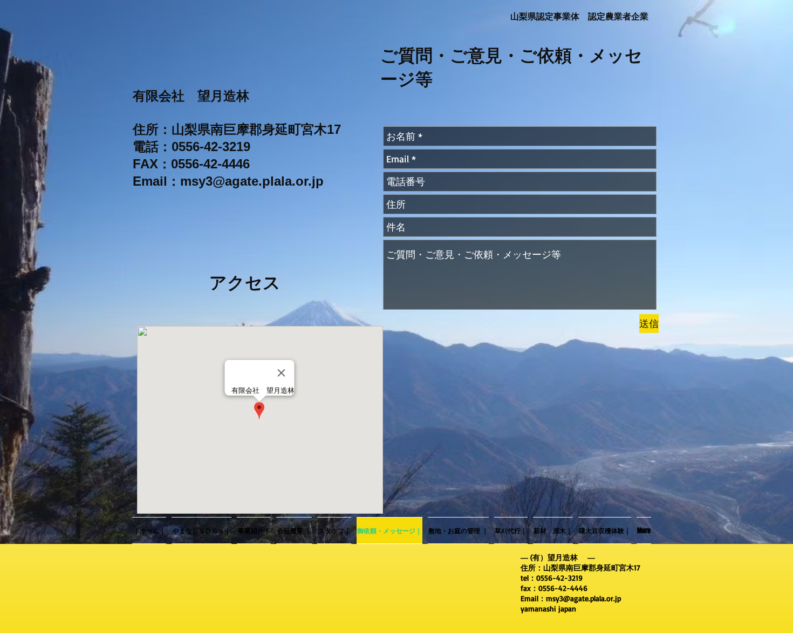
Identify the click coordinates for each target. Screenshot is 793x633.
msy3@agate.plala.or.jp (252, 181)
